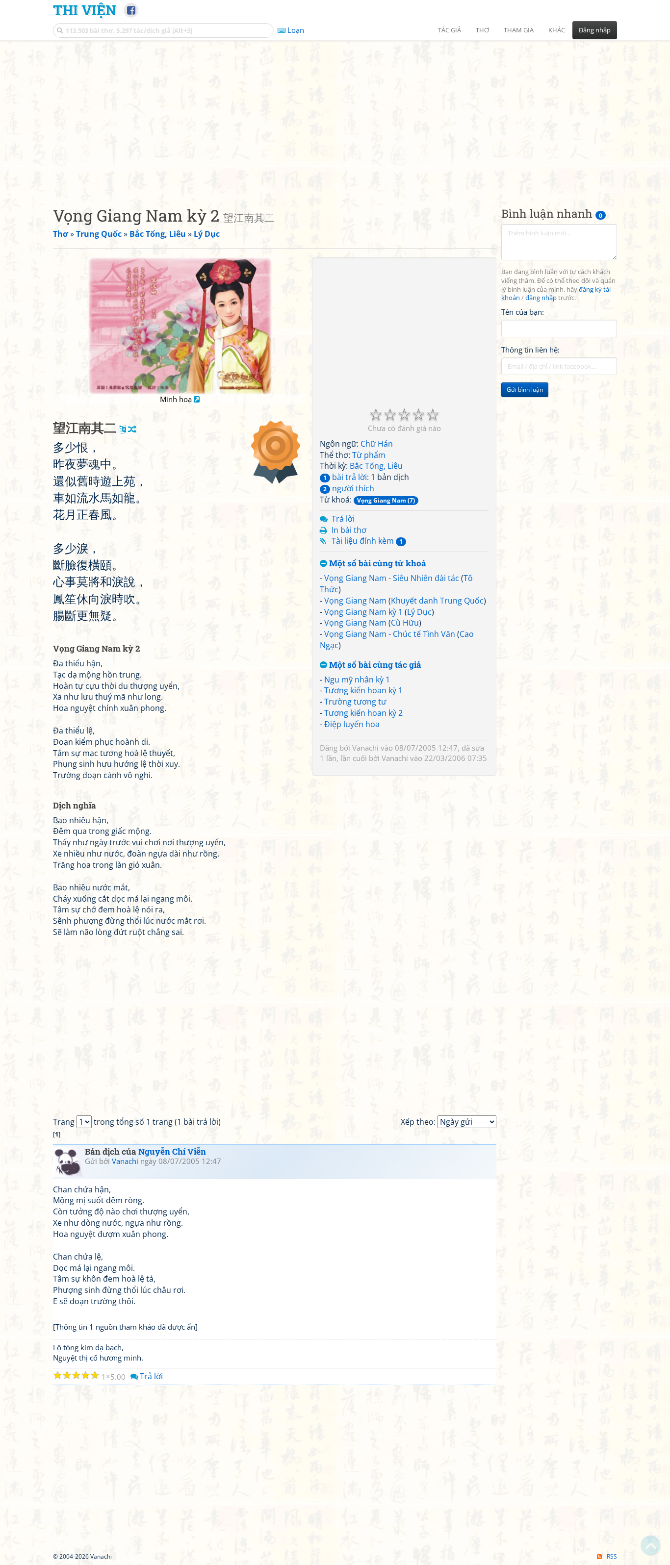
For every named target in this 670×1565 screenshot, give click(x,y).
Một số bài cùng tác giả (374, 665)
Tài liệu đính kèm (367, 540)
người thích (348, 488)
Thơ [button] (482, 29)
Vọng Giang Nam (355, 600)
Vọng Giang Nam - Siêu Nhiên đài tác (391, 578)
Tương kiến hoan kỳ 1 (363, 690)
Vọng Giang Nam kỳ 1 (363, 611)
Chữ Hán (377, 443)
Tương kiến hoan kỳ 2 (363, 712)
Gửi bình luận (525, 390)
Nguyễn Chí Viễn (172, 1151)
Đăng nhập (595, 29)
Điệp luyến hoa (352, 724)
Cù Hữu (405, 622)
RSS (612, 1556)
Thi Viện (84, 9)
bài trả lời (345, 477)
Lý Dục (419, 611)
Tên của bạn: (522, 312)
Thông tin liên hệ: (530, 350)
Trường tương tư (355, 701)
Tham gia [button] (519, 29)
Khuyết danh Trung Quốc (437, 600)
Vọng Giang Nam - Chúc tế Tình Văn (389, 634)
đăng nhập (541, 298)
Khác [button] (556, 29)
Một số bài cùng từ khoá (376, 563)
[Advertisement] (335, 115)
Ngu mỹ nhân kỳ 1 (357, 679)
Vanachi (365, 748)
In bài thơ (349, 530)
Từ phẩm (369, 455)
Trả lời (343, 518)
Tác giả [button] (449, 29)
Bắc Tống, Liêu (376, 465)
